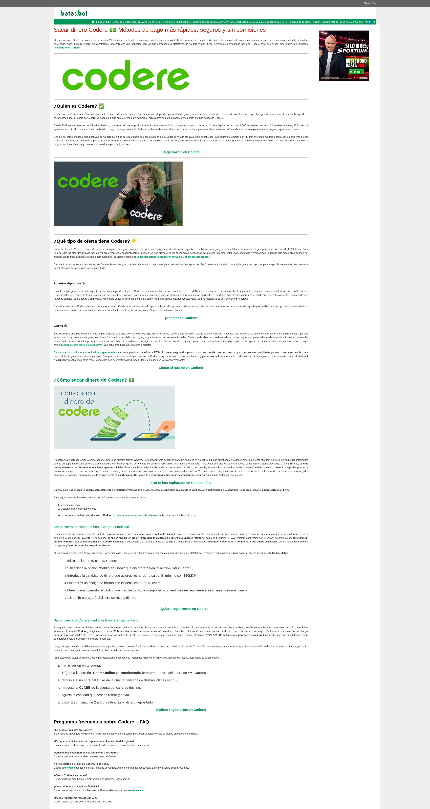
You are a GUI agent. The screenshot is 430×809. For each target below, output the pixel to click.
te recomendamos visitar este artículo (134, 515)
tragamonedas (108, 352)
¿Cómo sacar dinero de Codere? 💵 (94, 380)
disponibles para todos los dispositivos (81, 344)
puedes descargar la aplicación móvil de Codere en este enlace (171, 256)
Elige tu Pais (370, 3)
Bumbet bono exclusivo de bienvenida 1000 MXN (202, 21)
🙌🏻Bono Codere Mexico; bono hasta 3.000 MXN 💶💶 (342, 21)
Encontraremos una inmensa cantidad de (77, 352)
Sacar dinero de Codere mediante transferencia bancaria (96, 620)
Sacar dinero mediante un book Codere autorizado (91, 527)
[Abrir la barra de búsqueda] (374, 21)
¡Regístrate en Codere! (67, 47)
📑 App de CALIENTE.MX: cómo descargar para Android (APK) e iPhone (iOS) (133, 21)
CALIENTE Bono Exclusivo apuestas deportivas (255, 21)
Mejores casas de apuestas (297, 21)
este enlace (68, 767)
